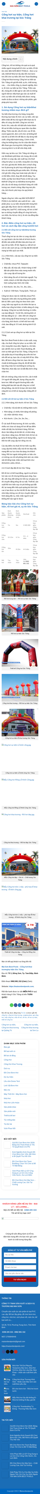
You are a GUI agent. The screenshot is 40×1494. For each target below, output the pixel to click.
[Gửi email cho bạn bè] (24, 1005)
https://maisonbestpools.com (21, 986)
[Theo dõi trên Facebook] (4, 1352)
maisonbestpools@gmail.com (13, 1341)
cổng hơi (4, 1015)
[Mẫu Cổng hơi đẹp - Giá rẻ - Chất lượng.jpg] (20, 862)
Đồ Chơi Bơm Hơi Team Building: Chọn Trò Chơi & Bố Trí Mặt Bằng (24, 1163)
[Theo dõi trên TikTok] (8, 1352)
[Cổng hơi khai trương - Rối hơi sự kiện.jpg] (20, 687)
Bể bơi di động (10, 1056)
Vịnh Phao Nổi (9, 1128)
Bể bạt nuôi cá (9, 1051)
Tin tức (4, 11)
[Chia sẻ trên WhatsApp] (11, 1005)
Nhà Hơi (7, 1098)
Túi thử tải (8, 1124)
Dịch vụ (7, 1068)
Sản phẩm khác (10, 1107)
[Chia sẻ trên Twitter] (19, 1005)
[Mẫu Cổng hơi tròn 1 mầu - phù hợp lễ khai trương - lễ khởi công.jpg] (20, 899)
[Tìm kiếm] (36, 4)
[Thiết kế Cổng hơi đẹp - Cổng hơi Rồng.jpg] (20, 936)
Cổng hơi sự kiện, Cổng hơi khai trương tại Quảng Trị (10, 1027)
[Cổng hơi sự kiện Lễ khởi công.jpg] (20, 757)
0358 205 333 (30, 1210)
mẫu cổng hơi (9, 1017)
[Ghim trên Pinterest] (28, 1005)
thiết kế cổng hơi (7, 1020)
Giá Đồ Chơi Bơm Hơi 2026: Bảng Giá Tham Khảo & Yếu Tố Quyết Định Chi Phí (23, 1145)
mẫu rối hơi (18, 1017)
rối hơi (25, 1017)
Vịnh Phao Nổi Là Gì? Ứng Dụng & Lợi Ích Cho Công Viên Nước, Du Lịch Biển (22, 1173)
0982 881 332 (19, 1332)
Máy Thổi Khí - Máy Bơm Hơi (15, 1094)
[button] (3, 4)
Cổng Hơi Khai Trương (13, 1064)
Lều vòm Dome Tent (12, 1081)
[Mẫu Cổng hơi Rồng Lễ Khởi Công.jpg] (20, 792)
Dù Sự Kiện (8, 1077)
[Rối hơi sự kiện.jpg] (20, 618)
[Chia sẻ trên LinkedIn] (32, 1005)
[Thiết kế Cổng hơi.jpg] (20, 653)
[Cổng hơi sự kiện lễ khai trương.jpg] (20, 722)
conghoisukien (27, 1015)
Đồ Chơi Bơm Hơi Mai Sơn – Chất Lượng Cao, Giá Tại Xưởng (23, 1182)
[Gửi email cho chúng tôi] (12, 1352)
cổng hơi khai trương (15, 1015)
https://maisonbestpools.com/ (13, 1346)
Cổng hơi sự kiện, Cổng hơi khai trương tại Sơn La (29, 1027)
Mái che (7, 1090)
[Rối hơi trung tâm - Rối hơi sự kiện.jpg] (20, 583)
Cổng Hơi (8, 1060)
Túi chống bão (9, 1120)
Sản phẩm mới (10, 1111)
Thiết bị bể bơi (9, 1116)
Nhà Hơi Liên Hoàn (11, 1103)
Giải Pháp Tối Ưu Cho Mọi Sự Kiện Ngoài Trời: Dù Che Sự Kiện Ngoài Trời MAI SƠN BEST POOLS (24, 1474)
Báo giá (7, 1047)
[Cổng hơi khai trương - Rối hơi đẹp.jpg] (20, 827)
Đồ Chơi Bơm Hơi (11, 1073)
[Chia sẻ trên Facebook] (15, 1005)
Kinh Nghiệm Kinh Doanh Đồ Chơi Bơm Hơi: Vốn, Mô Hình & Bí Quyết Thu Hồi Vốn (24, 1154)
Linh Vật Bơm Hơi (11, 1086)
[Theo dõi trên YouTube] (16, 1352)
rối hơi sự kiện (32, 1017)
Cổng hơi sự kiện (22, 107)
